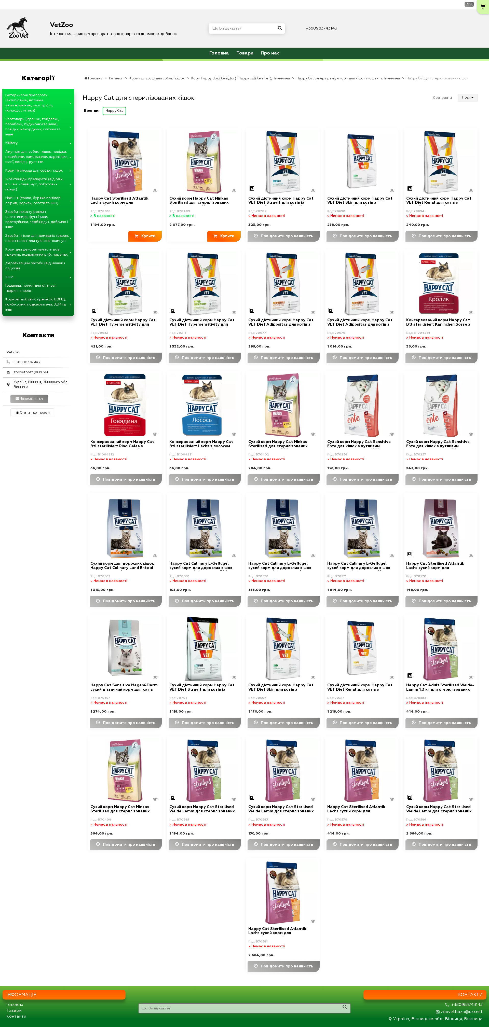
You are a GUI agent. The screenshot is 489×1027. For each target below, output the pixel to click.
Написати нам (31, 398)
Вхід (469, 4)
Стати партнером (34, 412)
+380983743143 (321, 28)
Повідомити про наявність (285, 236)
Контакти (16, 1017)
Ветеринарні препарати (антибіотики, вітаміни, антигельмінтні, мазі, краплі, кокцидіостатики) (29, 102)
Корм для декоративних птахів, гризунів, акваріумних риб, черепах (36, 252)
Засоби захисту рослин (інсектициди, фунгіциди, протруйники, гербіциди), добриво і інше (36, 219)
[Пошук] (280, 28)
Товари (244, 53)
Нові (466, 97)
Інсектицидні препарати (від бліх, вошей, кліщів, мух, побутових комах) (34, 184)
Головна (219, 53)
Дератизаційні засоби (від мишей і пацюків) (35, 265)
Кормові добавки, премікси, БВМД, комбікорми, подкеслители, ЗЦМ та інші (35, 304)
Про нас (270, 53)
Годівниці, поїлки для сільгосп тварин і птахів (31, 288)
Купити (146, 236)
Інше (9, 277)
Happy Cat (114, 111)
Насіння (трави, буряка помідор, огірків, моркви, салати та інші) (33, 200)
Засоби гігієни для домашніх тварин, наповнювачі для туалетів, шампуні (37, 238)
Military (11, 143)
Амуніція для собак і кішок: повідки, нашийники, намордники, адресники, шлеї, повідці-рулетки (36, 157)
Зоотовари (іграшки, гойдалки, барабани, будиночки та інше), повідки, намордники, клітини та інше (32, 126)
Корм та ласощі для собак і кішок (34, 170)
